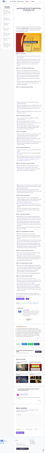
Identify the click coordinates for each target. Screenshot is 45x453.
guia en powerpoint (20, 298)
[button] (16, 1)
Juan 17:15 (32, 286)
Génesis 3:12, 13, (36, 122)
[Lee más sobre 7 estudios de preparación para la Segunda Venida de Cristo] (22, 367)
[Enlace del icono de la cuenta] (40, 1)
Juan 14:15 (37, 165)
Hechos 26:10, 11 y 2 (24, 124)
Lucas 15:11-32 (19, 154)
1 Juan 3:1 (35, 60)
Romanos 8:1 (21, 160)
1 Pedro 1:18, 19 (27, 160)
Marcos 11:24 (34, 159)
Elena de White (22, 7)
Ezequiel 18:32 (27, 159)
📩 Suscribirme (38, 351)
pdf (27, 298)
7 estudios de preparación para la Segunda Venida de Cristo (22, 362)
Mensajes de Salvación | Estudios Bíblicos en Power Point (35, 374)
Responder (39, 400)
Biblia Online (31, 440)
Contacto (16, 440)
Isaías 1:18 (34, 157)
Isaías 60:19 (21, 202)
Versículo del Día (32, 441)
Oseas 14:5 (26, 202)
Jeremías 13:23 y (36, 106)
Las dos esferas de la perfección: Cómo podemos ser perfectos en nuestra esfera (35, 362)
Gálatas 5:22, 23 (33, 170)
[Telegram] (3, 443)
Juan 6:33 (30, 202)
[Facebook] (1, 443)
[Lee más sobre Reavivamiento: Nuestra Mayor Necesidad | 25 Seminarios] (22, 379)
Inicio (19, 7)
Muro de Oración (32, 442)
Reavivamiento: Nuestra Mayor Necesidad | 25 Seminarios (22, 374)
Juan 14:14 (23, 254)
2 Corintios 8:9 (38, 219)
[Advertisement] (29, 20)
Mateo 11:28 (35, 203)
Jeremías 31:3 (21, 159)
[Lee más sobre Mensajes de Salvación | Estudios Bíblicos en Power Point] (35, 379)
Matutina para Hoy (32, 443)
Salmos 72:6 (37, 200)
